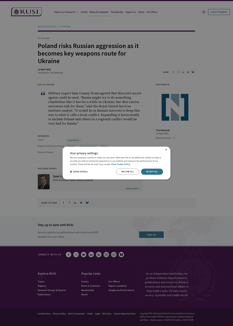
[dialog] (116, 163)
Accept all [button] (152, 171)
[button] (79, 171)
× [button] (166, 150)
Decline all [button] (127, 171)
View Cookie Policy (120, 164)
